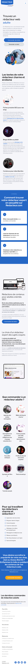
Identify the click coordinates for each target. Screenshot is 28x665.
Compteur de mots (6, 643)
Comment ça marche (6, 611)
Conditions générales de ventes (8, 616)
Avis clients (4, 656)
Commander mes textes (14, 577)
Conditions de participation (7, 649)
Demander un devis (14, 44)
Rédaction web (5, 632)
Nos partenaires (5, 654)
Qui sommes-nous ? (6, 613)
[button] (25, 3)
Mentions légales (5, 620)
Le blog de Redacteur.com (7, 640)
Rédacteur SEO (5, 630)
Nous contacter (5, 651)
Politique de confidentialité (7, 618)
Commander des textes (14, 40)
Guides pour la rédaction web (8, 638)
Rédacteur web (5, 627)
